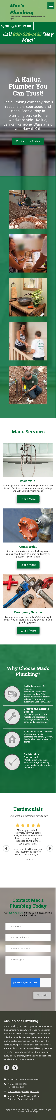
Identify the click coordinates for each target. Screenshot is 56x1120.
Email (30, 26)
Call (7, 26)
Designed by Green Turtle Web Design (34, 1110)
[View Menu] (50, 5)
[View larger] (28, 209)
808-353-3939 (18, 1086)
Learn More (28, 499)
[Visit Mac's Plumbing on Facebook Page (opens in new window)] (6, 1067)
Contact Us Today (28, 141)
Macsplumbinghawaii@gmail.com (23, 1091)
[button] (50, 848)
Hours (18, 26)
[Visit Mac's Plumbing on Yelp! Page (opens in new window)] (15, 1067)
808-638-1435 (21, 1083)
